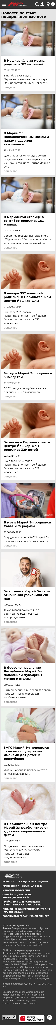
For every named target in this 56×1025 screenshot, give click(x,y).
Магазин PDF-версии (16, 890)
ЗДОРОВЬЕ (10, 862)
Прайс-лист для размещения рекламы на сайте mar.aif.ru (22, 903)
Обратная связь (31, 886)
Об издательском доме (32, 881)
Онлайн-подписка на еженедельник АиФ (17, 896)
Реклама (8, 881)
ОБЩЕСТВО (10, 87)
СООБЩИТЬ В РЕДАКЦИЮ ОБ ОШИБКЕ (25, 916)
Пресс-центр (10, 886)
